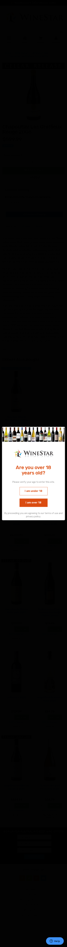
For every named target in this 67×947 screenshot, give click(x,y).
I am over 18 (33, 502)
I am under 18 (33, 491)
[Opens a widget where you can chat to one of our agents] (55, 941)
